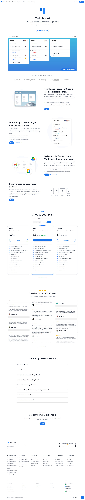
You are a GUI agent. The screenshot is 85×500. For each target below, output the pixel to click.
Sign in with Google (43, 30)
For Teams (9, 485)
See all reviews (42, 346)
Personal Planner (70, 465)
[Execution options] (48, 41)
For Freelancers (10, 489)
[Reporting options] (69, 41)
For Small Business (10, 487)
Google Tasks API (10, 463)
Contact (23, 489)
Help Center (24, 487)
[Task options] (27, 46)
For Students (9, 483)
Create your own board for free (68, 69)
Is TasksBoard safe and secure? (25, 400)
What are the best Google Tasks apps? (27, 385)
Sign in (47, 109)
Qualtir (37, 483)
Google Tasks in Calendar (12, 465)
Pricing (28, 1)
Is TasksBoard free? (22, 370)
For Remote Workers (11, 491)
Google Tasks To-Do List (11, 472)
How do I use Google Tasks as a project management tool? (33, 390)
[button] (19, 44)
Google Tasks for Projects (12, 470)
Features (14, 1)
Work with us (38, 485)
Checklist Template (34, 463)
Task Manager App (58, 457)
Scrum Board (45, 461)
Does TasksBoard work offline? (25, 395)
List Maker (33, 465)
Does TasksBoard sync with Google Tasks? (28, 375)
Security (33, 1)
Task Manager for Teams (59, 465)
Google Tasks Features (11, 461)
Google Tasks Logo (10, 474)
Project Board (45, 463)
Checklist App (33, 457)
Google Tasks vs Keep (23, 457)
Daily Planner (69, 457)
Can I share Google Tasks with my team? (28, 380)
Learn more (53, 109)
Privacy (52, 483)
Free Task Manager (58, 459)
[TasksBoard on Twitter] (7, 448)
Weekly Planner (70, 459)
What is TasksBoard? (22, 365)
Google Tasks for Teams (11, 459)
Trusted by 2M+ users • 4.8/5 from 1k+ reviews (42, 25)
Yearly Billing (46, 222)
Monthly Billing (37, 222)
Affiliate (37, 487)
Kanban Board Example (47, 465)
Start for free (42, 240)
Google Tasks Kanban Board (12, 457)
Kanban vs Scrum (46, 457)
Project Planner (70, 461)
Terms (52, 485)
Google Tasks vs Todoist (23, 459)
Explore (19, 1)
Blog (24, 1)
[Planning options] (27, 41)
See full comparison (42, 277)
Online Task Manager (59, 461)
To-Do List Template (35, 461)
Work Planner (69, 463)
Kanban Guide (46, 459)
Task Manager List (34, 459)
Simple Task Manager (59, 463)
